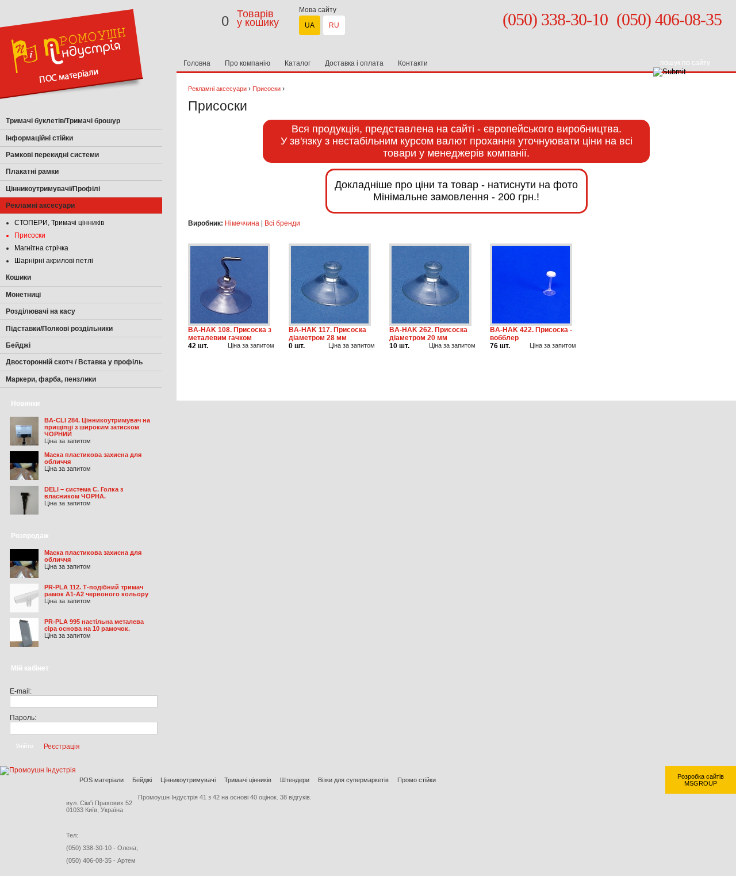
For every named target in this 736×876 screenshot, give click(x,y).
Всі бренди (282, 223)
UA (310, 25)
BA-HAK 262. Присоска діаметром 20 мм (428, 334)
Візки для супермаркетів (353, 779)
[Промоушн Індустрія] (71, 110)
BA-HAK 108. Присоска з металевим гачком (229, 334)
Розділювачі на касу (40, 311)
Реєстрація (62, 746)
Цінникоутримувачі (188, 779)
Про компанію (247, 63)
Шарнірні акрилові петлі (53, 261)
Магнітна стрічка (41, 248)
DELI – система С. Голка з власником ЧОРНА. (83, 493)
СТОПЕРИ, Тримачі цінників (59, 223)
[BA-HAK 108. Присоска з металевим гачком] (229, 323)
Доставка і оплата (354, 63)
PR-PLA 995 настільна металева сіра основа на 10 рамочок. (94, 625)
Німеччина (242, 223)
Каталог (297, 63)
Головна (196, 63)
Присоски (29, 235)
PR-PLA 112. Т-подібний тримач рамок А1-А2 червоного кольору (96, 590)
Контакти (413, 63)
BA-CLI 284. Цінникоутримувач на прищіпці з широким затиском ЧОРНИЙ (97, 427)
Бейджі (142, 779)
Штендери (294, 779)
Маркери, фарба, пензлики (51, 379)
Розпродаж (30, 536)
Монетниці (23, 295)
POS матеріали (101, 779)
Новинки (25, 403)
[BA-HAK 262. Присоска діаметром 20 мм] (430, 323)
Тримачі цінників (247, 779)
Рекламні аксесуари (217, 88)
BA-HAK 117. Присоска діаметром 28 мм (327, 334)
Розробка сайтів (700, 776)
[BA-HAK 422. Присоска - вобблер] (531, 323)
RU (334, 25)
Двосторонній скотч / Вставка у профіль (74, 362)
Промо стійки (416, 779)
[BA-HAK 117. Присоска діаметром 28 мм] (330, 323)
